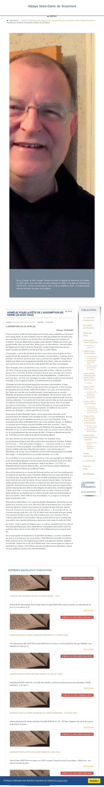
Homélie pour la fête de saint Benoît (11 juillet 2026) (36, 674)
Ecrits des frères (87, 467)
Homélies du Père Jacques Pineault (24, 322)
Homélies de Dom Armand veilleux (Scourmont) (92, 367)
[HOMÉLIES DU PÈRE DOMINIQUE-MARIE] (30, 583)
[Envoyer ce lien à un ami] (69, 311)
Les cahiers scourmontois (88, 326)
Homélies (89, 383)
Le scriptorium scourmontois (88, 319)
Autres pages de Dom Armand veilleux (92, 362)
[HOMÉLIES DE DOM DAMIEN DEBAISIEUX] (30, 622)
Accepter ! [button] (94, 781)
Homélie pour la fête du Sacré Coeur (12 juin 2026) (35, 752)
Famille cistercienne (88, 455)
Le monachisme (89, 461)
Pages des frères (87, 334)
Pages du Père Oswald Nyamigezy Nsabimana (90, 437)
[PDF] (71, 311)
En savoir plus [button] (60, 781)
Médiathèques (88, 474)
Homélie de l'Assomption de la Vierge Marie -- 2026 (34, 596)
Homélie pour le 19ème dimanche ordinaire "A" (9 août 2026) (39, 635)
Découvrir (88, 611)
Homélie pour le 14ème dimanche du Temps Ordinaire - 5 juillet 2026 (43, 713)
